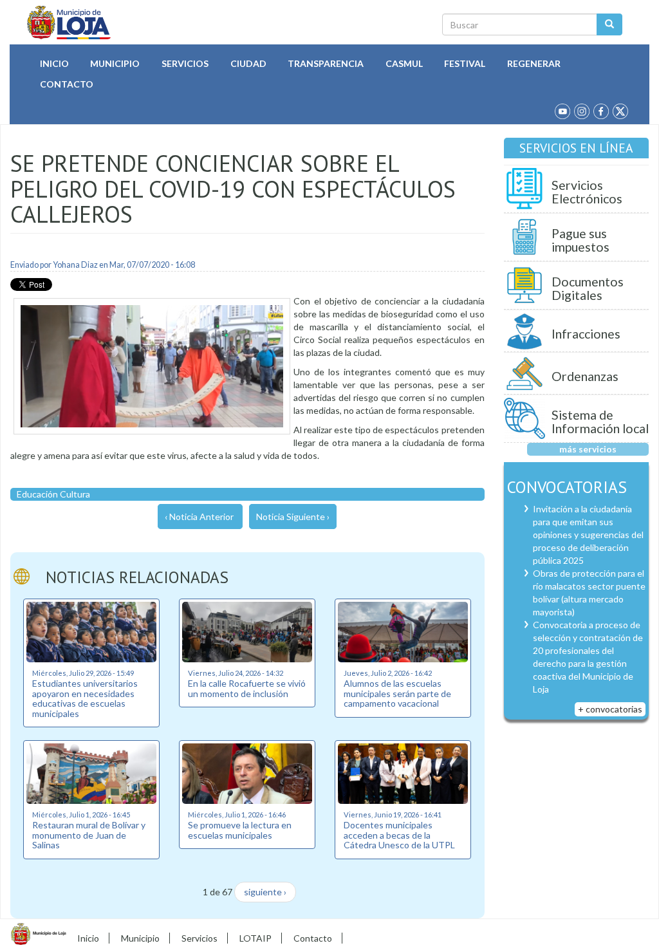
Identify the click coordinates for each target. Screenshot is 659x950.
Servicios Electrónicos (587, 192)
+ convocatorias (610, 708)
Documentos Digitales (588, 288)
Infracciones (586, 333)
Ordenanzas (585, 376)
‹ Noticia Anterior (199, 516)
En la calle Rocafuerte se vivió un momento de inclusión (247, 688)
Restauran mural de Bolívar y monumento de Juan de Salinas (88, 834)
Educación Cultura (53, 494)
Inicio (54, 63)
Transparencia (326, 63)
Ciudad (248, 63)
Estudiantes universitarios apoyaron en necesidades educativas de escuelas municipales (85, 698)
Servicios (185, 63)
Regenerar (534, 63)
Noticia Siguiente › (293, 516)
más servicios (588, 448)
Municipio (115, 63)
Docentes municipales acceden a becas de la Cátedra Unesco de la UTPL (399, 834)
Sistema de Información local (600, 421)
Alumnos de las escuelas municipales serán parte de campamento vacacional (397, 693)
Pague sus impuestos (580, 240)
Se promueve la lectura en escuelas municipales (240, 829)
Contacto (66, 84)
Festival (464, 63)
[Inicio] (69, 22)
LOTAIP (255, 938)
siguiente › (265, 891)
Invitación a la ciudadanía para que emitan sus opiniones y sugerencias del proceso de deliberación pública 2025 (588, 534)
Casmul (404, 63)
